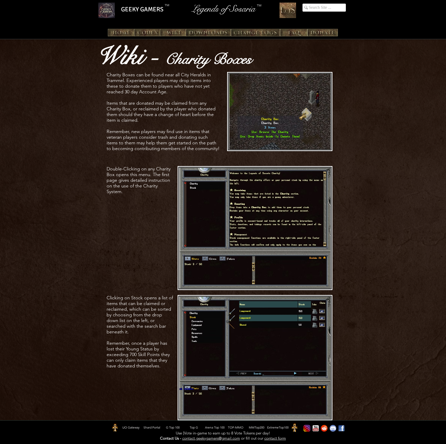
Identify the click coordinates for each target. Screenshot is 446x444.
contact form (275, 438)
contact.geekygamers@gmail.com (211, 438)
